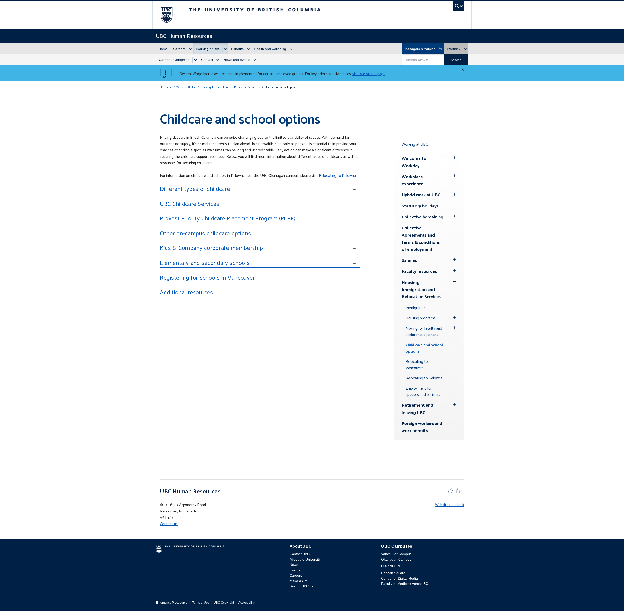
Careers (179, 49)
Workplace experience (412, 180)
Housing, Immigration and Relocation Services (229, 87)
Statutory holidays (420, 206)
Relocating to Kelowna (337, 175)
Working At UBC (186, 87)
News (294, 565)
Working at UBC (208, 49)
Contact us (169, 524)
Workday (453, 49)
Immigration (416, 308)
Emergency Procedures (171, 602)
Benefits (237, 49)
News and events (237, 60)
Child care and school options (424, 348)
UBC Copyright (224, 602)
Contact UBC (300, 554)
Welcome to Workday (414, 162)
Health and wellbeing (270, 49)
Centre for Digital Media (399, 578)
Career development (175, 60)
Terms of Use (200, 602)
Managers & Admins (419, 49)
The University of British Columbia (166, 15)
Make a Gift (298, 581)
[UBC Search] (458, 7)
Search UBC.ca (301, 586)
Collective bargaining (422, 217)
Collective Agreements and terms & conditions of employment (421, 239)
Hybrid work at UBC (421, 195)
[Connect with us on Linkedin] (459, 490)
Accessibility (246, 602)
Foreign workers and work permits (422, 427)
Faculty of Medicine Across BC (404, 584)
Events (295, 570)
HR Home (166, 87)
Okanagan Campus (396, 559)
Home (163, 49)
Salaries (409, 260)
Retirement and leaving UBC (417, 409)
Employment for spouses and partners (423, 391)
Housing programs (421, 318)
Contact (207, 60)
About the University (305, 559)
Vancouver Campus (396, 554)
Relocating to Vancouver (417, 364)
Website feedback (449, 505)
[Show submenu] (190, 49)
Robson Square (393, 573)
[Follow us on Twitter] (450, 490)
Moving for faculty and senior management (424, 331)
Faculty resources (419, 271)
